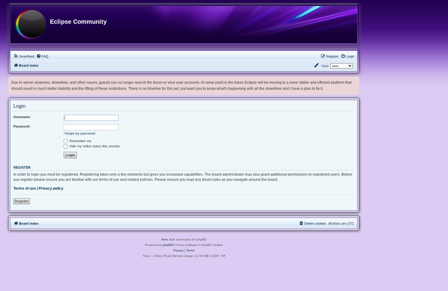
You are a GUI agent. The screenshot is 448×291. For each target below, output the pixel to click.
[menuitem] (23, 56)
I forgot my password (79, 133)
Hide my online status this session (94, 146)
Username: (22, 117)
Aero (164, 239)
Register (22, 201)
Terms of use (24, 188)
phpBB (167, 245)
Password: (21, 126)
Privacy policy (51, 188)
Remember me (80, 141)
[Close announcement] (355, 80)
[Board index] (30, 24)
